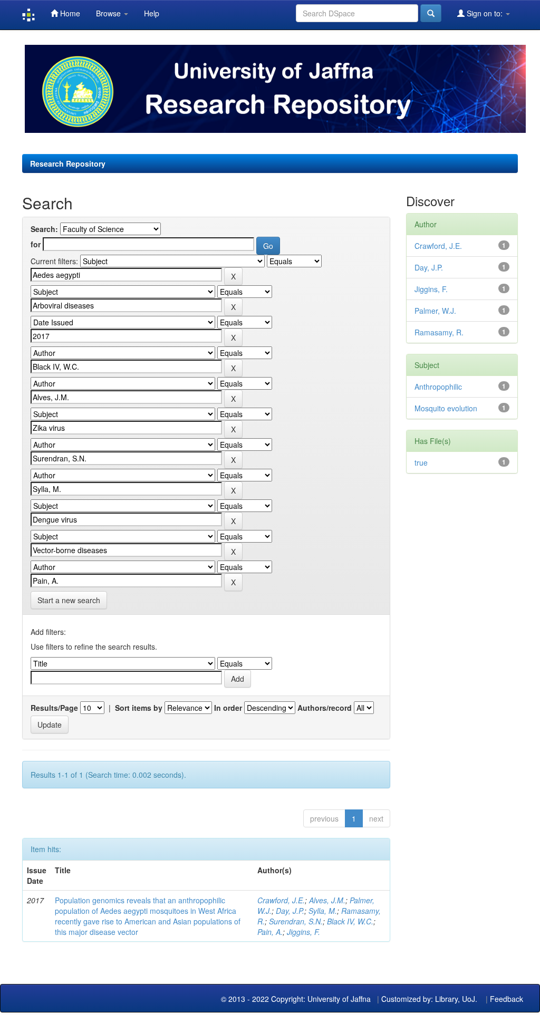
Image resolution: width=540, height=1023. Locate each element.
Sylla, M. (322, 910)
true (421, 462)
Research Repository (67, 163)
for (36, 244)
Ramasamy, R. (439, 332)
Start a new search (68, 600)
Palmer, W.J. (435, 310)
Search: (44, 229)
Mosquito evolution (445, 408)
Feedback (506, 998)
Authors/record (324, 707)
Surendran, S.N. (296, 921)
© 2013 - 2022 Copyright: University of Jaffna (297, 998)
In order (228, 707)
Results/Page (54, 707)
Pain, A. (270, 932)
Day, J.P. (290, 910)
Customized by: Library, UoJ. (429, 998)
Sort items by (138, 707)
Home (69, 13)
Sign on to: (485, 13)
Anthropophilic (438, 386)
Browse (109, 13)
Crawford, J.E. (281, 900)
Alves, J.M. (327, 900)
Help (151, 13)
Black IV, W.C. (350, 921)
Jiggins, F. (303, 932)
